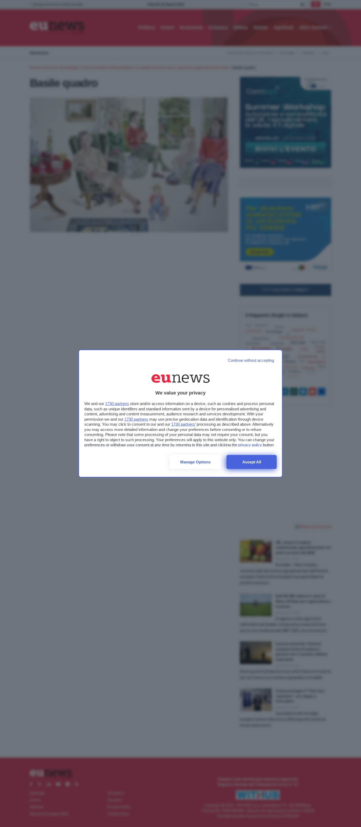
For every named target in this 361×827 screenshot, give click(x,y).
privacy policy (250, 445)
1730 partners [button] (117, 403)
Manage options (195, 462)
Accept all (251, 462)
